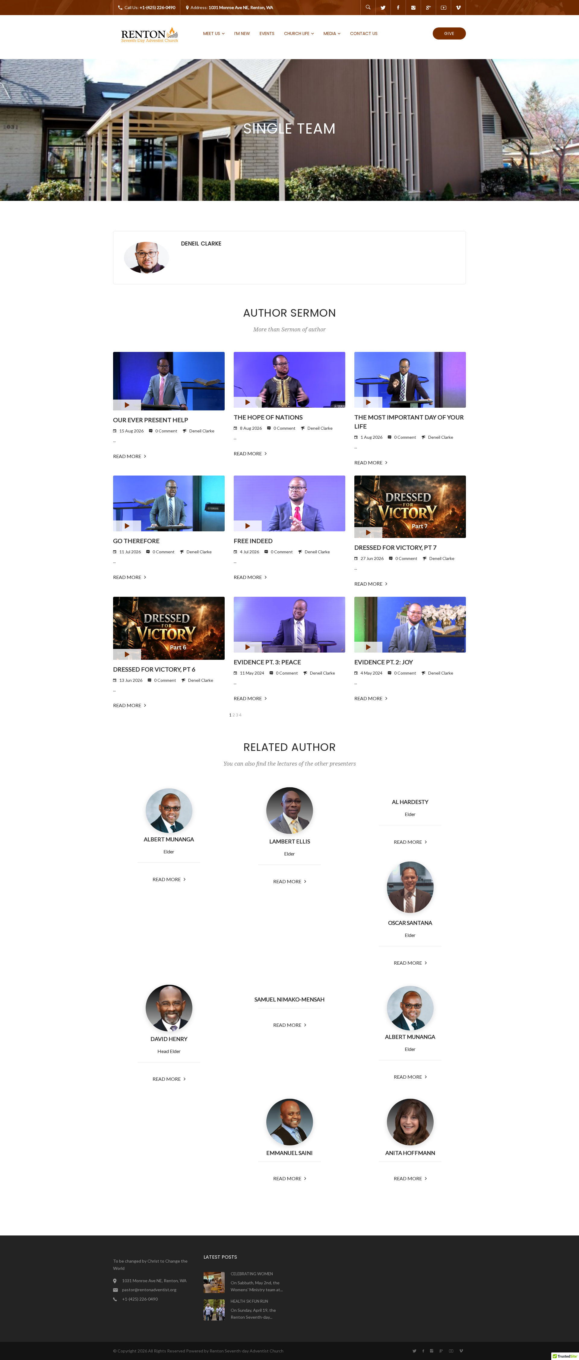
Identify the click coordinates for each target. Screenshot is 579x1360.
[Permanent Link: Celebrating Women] (214, 1282)
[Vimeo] (458, 7)
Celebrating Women (252, 1273)
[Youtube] (443, 7)
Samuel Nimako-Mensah (289, 999)
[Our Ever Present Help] (169, 381)
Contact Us (364, 33)
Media (330, 33)
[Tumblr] (413, 7)
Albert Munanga (169, 839)
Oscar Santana (410, 922)
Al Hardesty (410, 802)
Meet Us (211, 33)
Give (449, 33)
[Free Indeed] (289, 503)
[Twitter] (383, 7)
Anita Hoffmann (410, 1153)
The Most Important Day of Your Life (409, 421)
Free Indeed (253, 540)
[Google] (428, 7)
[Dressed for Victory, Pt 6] (169, 628)
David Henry (168, 1039)
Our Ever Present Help (150, 419)
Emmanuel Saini (289, 1153)
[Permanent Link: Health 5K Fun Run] (214, 1309)
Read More (127, 456)
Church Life (296, 33)
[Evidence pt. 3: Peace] (289, 625)
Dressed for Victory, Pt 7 (395, 547)
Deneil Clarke (201, 430)
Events (267, 33)
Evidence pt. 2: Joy (383, 662)
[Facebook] (398, 7)
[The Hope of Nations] (289, 380)
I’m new (242, 33)
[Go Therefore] (169, 503)
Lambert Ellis (289, 841)
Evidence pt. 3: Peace (267, 662)
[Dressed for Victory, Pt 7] (410, 507)
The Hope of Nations (268, 417)
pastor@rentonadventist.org (149, 1289)
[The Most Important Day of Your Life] (410, 380)
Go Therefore (136, 540)
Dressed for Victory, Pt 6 (154, 669)
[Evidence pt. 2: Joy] (410, 625)
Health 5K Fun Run (249, 1301)
